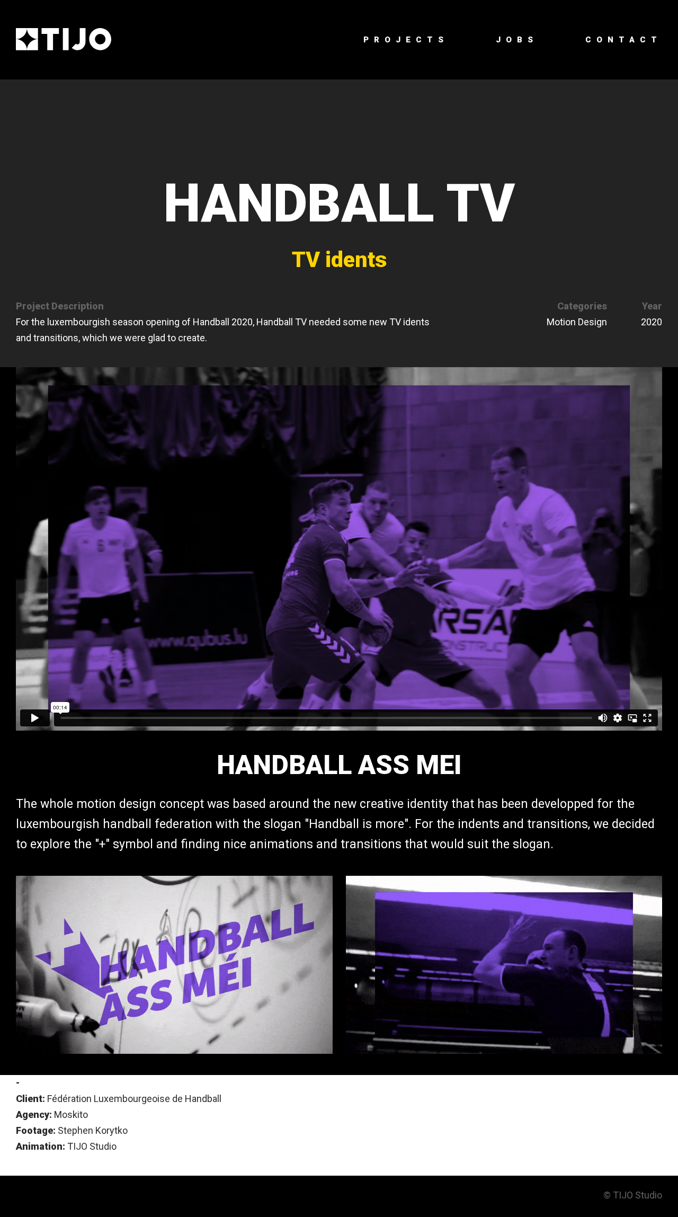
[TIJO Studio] (63, 39)
